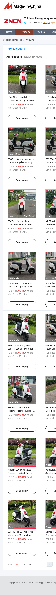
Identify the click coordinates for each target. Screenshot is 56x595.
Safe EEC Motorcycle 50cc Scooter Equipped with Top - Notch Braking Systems (21, 348)
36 (23, 564)
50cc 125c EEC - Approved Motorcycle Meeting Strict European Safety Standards (21, 535)
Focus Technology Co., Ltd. (39, 582)
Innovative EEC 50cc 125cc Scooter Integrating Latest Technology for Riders (21, 286)
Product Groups (17, 48)
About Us (41, 31)
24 (17, 564)
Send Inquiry (22, 118)
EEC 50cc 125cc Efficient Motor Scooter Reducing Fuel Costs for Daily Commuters (22, 410)
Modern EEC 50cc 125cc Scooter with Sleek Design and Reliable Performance (20, 473)
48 (30, 564)
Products (25, 31)
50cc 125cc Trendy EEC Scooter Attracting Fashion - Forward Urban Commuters (21, 100)
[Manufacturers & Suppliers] (22, 6)
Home (9, 31)
